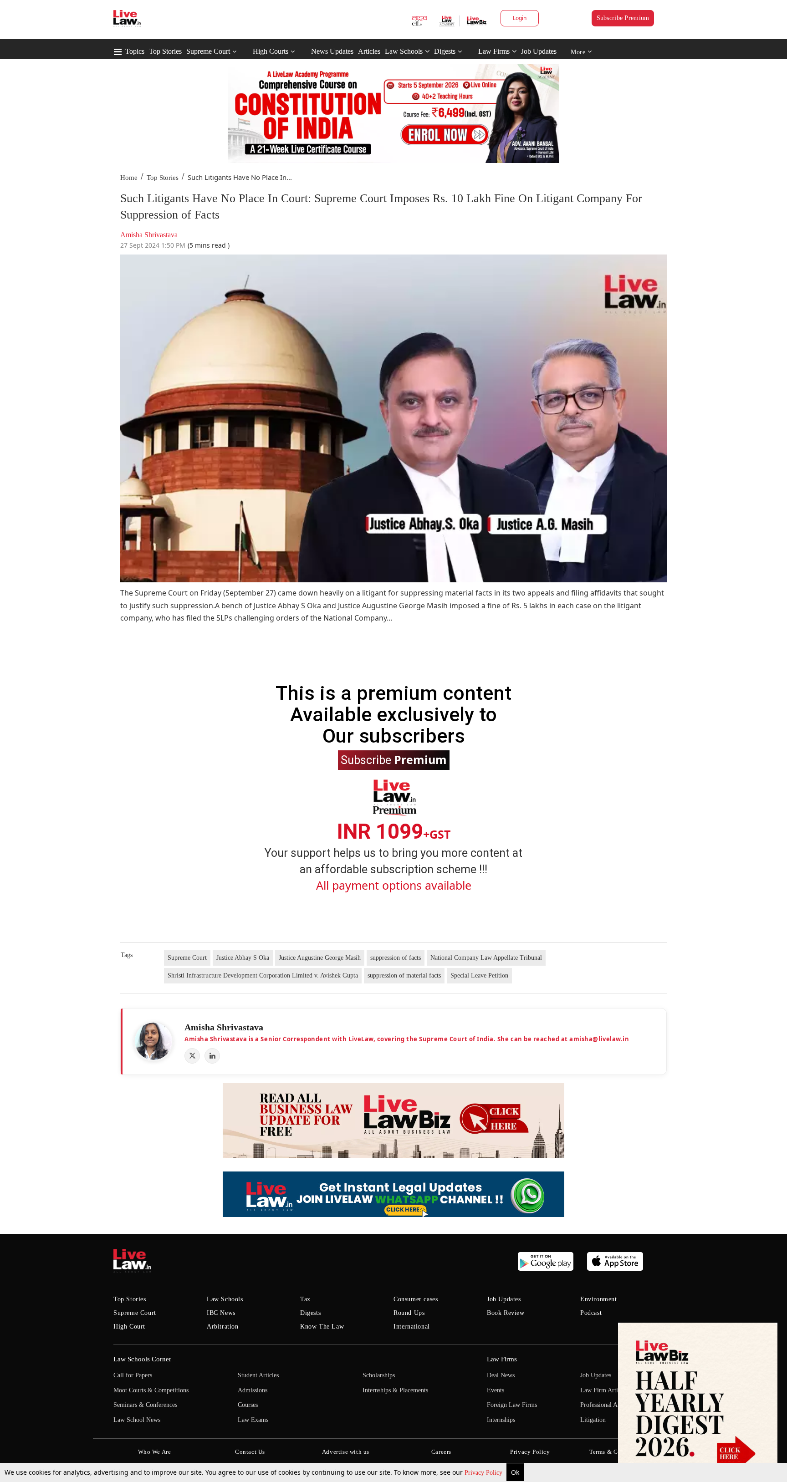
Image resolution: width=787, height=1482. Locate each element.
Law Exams (253, 1419)
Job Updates (539, 51)
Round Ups (409, 1312)
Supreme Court (208, 51)
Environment (598, 1299)
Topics (134, 51)
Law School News (136, 1419)
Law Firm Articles (604, 1390)
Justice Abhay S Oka (242, 957)
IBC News (221, 1312)
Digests (444, 51)
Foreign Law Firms (512, 1404)
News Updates (332, 51)
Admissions (252, 1390)
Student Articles (258, 1375)
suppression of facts (395, 957)
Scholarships (379, 1375)
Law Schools (404, 51)
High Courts (270, 51)
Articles (369, 51)
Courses (248, 1404)
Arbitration (223, 1326)
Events (495, 1390)
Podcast (591, 1312)
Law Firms (494, 51)
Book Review (506, 1312)
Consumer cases (416, 1299)
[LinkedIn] (212, 1056)
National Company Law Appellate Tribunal (486, 957)
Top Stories (165, 51)
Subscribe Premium (623, 18)
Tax (305, 1299)
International (412, 1326)
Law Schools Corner (142, 1359)
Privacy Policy (484, 1472)
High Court (129, 1326)
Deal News (501, 1375)
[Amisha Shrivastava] (153, 1041)
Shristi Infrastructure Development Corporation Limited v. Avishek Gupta (263, 975)
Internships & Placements (395, 1390)
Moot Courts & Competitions (151, 1390)
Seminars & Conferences (145, 1404)
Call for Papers (132, 1375)
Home (129, 177)
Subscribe (394, 759)
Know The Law (322, 1326)
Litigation (593, 1419)
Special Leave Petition (479, 975)
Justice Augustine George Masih (320, 957)
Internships (501, 1419)
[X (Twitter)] (192, 1056)
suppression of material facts (404, 975)
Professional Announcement (616, 1404)
